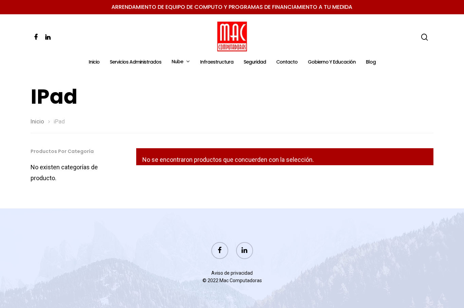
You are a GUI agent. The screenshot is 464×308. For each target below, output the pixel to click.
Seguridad (255, 62)
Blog (371, 62)
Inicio (94, 62)
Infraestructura (216, 62)
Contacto (287, 62)
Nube (177, 62)
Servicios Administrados (135, 62)
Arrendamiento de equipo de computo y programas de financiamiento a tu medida (231, 7)
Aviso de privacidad (232, 273)
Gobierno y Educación (332, 62)
